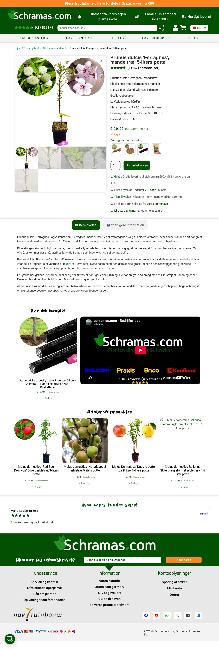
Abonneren (183, 559)
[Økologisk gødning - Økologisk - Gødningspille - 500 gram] (156, 149)
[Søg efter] (160, 28)
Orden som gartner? (109, 587)
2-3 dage (150, 190)
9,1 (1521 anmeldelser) (142, 68)
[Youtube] (156, 615)
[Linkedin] (198, 615)
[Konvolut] (187, 615)
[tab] (86, 225)
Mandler (63, 48)
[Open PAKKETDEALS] (123, 38)
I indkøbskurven (137, 165)
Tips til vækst (122, 196)
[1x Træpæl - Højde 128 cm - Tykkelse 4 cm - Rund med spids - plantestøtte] (116, 149)
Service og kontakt (44, 582)
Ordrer (174, 594)
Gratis (118, 176)
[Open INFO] (197, 38)
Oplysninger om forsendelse (44, 600)
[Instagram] (177, 615)
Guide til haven (109, 599)
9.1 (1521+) (44, 27)
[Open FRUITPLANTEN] (47, 38)
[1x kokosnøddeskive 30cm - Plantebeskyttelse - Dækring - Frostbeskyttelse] (130, 149)
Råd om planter (44, 594)
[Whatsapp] (167, 615)
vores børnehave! (158, 203)
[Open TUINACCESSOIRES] (168, 38)
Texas (66, 264)
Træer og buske (32, 48)
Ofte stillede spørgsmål (44, 588)
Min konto (174, 588)
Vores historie (109, 581)
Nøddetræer (50, 48)
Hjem (18, 48)
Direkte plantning (124, 210)
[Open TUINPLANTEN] (91, 38)
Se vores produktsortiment (109, 605)
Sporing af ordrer (174, 582)
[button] (10, 639)
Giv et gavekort (109, 593)
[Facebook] (146, 615)
